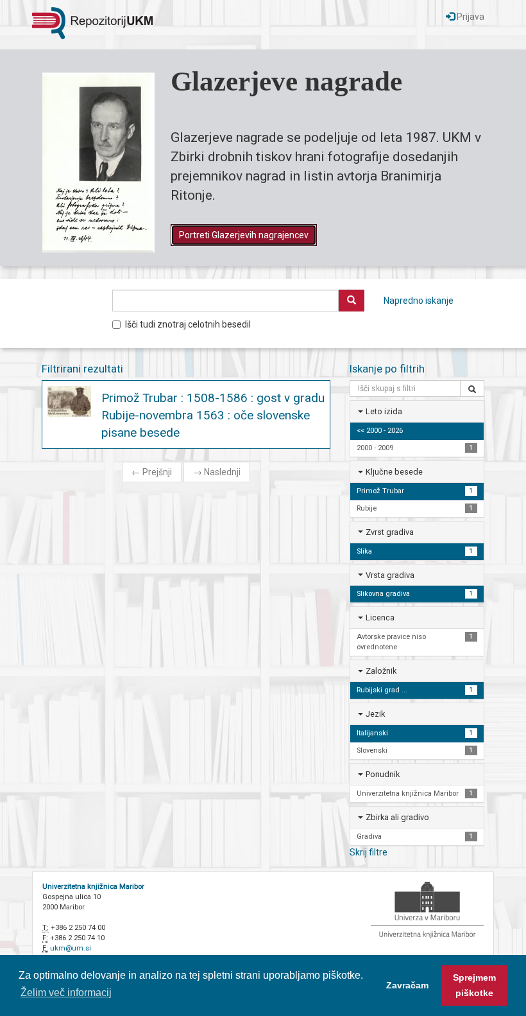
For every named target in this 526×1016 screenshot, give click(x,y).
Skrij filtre (368, 852)
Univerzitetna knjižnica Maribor (93, 886)
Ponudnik (383, 774)
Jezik (375, 714)
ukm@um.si (70, 948)
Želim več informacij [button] (66, 992)
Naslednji (217, 472)
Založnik (381, 671)
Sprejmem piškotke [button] (474, 985)
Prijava (469, 17)
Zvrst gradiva (390, 532)
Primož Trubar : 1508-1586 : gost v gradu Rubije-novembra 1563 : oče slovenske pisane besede (213, 415)
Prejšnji (152, 472)
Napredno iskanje (419, 300)
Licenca (380, 617)
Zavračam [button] (407, 985)
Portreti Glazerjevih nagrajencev (244, 235)
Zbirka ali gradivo (397, 817)
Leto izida (384, 411)
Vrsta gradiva (390, 575)
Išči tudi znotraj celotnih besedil (188, 324)
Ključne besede (394, 472)
